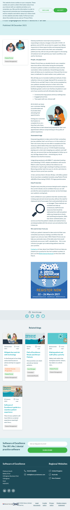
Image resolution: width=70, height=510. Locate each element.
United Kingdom (57, 471)
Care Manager (31, 369)
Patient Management (11, 377)
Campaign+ (30, 372)
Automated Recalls (32, 375)
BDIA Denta (43, 253)
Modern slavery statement (61, 504)
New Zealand (56, 478)
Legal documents (36, 504)
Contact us (34, 249)
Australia (55, 474)
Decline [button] (45, 10)
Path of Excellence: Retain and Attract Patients (33, 354)
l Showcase (50, 253)
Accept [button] (60, 10)
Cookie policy (44, 504)
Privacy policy (51, 504)
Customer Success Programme (10, 369)
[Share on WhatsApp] (43, 316)
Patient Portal (9, 374)
